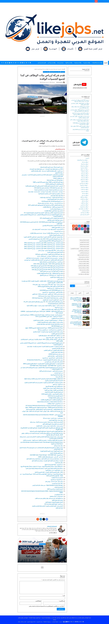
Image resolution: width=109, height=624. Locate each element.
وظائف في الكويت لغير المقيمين (83, 265)
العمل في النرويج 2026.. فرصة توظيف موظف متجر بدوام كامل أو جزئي (77, 311)
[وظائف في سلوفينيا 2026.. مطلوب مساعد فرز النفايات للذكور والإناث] (86, 305)
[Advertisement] (42, 126)
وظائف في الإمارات (84, 199)
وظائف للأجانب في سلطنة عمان (84, 274)
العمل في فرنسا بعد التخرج (84, 246)
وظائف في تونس (84, 191)
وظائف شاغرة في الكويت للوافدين (83, 259)
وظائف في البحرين (84, 204)
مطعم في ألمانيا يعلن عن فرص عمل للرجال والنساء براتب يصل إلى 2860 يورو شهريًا (76, 323)
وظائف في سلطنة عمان (83, 208)
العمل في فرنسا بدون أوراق (84, 244)
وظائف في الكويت (84, 202)
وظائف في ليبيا (85, 193)
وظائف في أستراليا (84, 165)
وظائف (63, 69)
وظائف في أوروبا (87, 62)
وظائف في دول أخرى (52, 62)
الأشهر (80, 293)
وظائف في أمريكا (84, 164)
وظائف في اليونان (84, 181)
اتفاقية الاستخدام (55, 621)
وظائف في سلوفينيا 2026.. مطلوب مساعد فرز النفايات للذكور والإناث (76, 305)
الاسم (63, 595)
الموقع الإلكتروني (38, 600)
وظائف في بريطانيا (84, 169)
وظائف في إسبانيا (84, 173)
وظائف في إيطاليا (84, 175)
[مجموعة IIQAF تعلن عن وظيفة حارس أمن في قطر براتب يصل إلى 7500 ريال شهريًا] (86, 299)
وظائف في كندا (46, 71)
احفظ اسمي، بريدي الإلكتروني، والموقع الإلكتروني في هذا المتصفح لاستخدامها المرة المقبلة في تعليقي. (46, 606)
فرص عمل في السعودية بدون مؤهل (83, 254)
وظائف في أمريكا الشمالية (97, 62)
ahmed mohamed (59, 82)
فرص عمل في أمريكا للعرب (84, 252)
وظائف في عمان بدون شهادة (84, 269)
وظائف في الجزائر (84, 187)
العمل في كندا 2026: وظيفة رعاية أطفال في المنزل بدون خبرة (42, 550)
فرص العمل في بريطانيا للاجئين (84, 250)
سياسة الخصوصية (39, 621)
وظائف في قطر (85, 201)
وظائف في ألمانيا (84, 171)
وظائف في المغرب (84, 189)
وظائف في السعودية (84, 206)
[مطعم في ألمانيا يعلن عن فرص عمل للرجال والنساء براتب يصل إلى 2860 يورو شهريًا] (86, 323)
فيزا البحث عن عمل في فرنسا (84, 257)
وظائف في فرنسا (84, 177)
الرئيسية (105, 62)
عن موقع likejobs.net (47, 621)
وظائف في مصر (85, 195)
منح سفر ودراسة (60, 62)
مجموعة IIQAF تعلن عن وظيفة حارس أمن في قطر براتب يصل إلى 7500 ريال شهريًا (76, 299)
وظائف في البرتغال (84, 179)
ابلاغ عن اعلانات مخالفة (22, 621)
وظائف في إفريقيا (78, 62)
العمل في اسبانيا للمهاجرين (84, 242)
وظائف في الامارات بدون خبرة (84, 261)
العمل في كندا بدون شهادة (84, 248)
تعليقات (72, 293)
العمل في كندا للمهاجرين (75, 248)
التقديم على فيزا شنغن (42, 62)
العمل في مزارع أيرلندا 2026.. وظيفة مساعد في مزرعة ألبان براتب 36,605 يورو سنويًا (76, 317)
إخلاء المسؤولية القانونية (31, 621)
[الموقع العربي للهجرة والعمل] (54, 31)
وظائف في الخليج (69, 62)
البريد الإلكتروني (62, 600)
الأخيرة (87, 293)
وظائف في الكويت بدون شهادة (84, 263)
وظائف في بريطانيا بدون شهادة (84, 267)
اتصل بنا (60, 621)
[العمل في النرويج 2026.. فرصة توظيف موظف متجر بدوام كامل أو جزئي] (86, 311)
